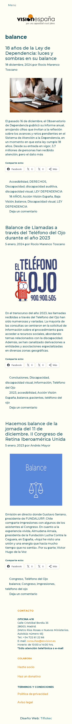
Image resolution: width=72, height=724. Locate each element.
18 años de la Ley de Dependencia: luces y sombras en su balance (31, 53)
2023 (12, 392)
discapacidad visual (19, 191)
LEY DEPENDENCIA (48, 191)
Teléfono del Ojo (36, 579)
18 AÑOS (15, 196)
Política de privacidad (32, 694)
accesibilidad (27, 392)
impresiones (46, 584)
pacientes (37, 397)
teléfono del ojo (16, 589)
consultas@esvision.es (41, 641)
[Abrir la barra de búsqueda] (67, 6)
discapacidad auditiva (41, 186)
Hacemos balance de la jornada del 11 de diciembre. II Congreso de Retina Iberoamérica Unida (35, 431)
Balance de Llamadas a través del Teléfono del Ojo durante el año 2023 (35, 232)
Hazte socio (25, 667)
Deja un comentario (23, 211)
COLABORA (24, 658)
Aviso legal (25, 702)
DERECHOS (37, 181)
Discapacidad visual (41, 201)
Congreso (16, 579)
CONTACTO (25, 610)
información (42, 382)
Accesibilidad (18, 181)
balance (20, 201)
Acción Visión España (38, 196)
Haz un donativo (29, 676)
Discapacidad (15, 186)
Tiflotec (46, 718)
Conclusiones (18, 377)
